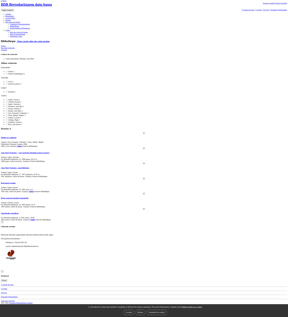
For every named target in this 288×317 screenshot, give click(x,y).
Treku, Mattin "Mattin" (17, 115)
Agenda (8, 14)
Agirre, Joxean (14, 100)
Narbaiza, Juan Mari (16, 106)
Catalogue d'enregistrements (20, 24)
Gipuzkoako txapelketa (10, 213)
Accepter (129, 312)
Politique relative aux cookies (191, 307)
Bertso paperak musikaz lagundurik (14, 198)
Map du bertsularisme (17, 34)
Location (259, 10)
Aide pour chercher (8, 301)
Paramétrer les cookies (157, 312)
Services (266, 10)
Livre (10, 82)
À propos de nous (248, 10)
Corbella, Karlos (14, 102)
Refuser (140, 312)
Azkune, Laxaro (14, 118)
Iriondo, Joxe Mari (15, 111)
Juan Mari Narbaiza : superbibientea (15, 168)
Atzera (3, 46)
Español (284, 3)
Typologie (4, 78)
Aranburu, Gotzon (15, 122)
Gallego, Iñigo (14, 120)
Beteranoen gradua (8, 183)
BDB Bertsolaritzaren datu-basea (26, 4)
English (271, 3)
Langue (3, 88)
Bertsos (8, 20)
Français (278, 3)
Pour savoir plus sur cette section (33, 41)
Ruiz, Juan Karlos (15, 124)
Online (11, 72)
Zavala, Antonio (14, 109)
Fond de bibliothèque (16, 74)
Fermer (4, 280)
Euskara (266, 3)
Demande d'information (278, 10)
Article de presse (14, 84)
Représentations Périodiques (20, 28)
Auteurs (4, 96)
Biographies (9, 16)
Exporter (4, 50)
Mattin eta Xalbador (9, 138)
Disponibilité (5, 67)
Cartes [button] (7, 30)
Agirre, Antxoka (14, 104)
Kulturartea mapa (16, 36)
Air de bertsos (10, 18)
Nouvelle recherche (8, 48)
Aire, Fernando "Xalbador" (18, 113)
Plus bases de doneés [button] (12, 22)
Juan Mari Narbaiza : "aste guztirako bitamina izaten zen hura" (25, 153)
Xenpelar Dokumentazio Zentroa (21, 303)
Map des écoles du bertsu (19, 32)
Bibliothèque (14, 26)
